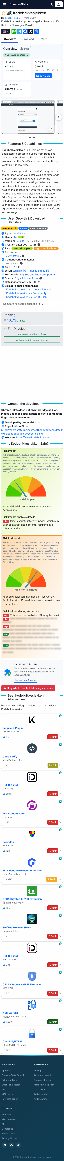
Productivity (29, 18)
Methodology (8, 1119)
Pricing (37, 1070)
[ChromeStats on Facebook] (11, 1145)
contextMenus (13, 256)
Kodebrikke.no (12, 18)
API (3, 1089)
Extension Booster (11, 1084)
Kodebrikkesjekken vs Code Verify (26, 293)
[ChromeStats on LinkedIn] (4, 1145)
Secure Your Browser (25, 680)
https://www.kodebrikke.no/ (32, 437)
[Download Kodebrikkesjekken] (47, 69)
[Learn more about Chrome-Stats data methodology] (40, 278)
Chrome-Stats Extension (14, 1075)
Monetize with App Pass (33, 334)
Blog (4, 1124)
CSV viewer (40, 1089)
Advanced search (42, 1075)
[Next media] (58, 117)
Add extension (41, 1094)
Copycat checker (42, 1080)
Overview (10, 38)
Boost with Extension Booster (33, 340)
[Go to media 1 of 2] (30, 137)
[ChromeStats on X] (18, 1145)
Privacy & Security (38, 228)
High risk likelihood (46, 248)
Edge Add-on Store (16, 55)
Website (18, 270)
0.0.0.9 (20, 240)
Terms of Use (8, 1133)
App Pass (6, 1070)
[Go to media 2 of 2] (34, 137)
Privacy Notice (9, 1138)
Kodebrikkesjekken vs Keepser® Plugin (28, 289)
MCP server (8, 1094)
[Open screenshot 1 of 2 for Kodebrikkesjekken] (28, 117)
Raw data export (10, 1099)
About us (6, 1114)
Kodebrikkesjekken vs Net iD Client (27, 296)
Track (26, 48)
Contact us (7, 1129)
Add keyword (40, 1099)
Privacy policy (37, 270)
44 (15, 237)
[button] (4, 4)
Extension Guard (10, 1080)
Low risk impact (22, 248)
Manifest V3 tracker (44, 1084)
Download (28, 38)
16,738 (16, 320)
